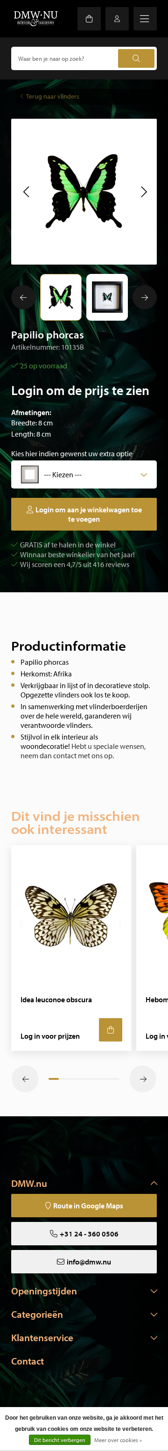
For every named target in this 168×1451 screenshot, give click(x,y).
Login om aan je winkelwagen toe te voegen (88, 514)
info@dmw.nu (89, 1261)
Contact (27, 1361)
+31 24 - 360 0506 (89, 1233)
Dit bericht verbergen (59, 1440)
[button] (26, 191)
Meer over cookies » (118, 1440)
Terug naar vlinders (52, 96)
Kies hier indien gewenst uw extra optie (72, 453)
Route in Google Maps (88, 1205)
